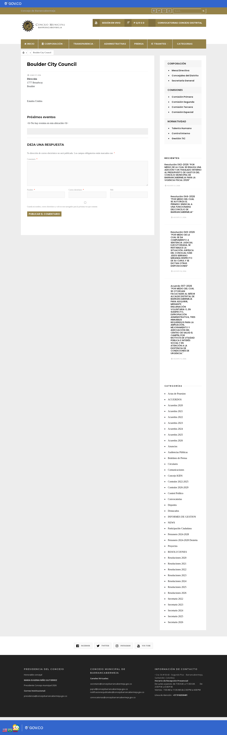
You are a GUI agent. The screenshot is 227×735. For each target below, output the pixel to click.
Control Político (175, 493)
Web (111, 190)
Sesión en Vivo (111, 23)
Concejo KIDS (175, 475)
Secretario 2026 (175, 622)
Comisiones (175, 90)
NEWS (171, 522)
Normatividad (177, 121)
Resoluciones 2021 (177, 563)
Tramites (160, 43)
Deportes (172, 505)
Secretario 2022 (175, 598)
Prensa (139, 43)
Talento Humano (182, 128)
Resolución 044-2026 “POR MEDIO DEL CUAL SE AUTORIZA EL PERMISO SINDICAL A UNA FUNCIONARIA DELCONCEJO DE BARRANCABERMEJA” (183, 204)
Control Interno (181, 133)
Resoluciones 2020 (177, 557)
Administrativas (115, 43)
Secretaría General (183, 80)
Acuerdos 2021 (175, 411)
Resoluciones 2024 (177, 581)
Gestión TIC (178, 138)
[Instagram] (164, 10)
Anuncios (172, 446)
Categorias (185, 43)
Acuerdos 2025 (175, 434)
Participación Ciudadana (180, 528)
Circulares (173, 464)
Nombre (31, 190)
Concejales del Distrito (185, 75)
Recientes (172, 158)
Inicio (30, 43)
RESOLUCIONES (177, 552)
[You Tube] (169, 10)
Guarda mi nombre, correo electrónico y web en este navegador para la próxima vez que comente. (62, 207)
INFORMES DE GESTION (182, 516)
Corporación (53, 43)
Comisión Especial (182, 112)
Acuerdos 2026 (175, 440)
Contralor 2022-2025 (178, 481)
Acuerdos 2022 (175, 417)
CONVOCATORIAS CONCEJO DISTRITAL (180, 23)
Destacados (173, 511)
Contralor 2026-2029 (178, 487)
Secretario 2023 (175, 604)
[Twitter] (159, 10)
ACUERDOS (175, 399)
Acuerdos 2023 (175, 423)
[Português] (10, 730)
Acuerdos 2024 (175, 428)
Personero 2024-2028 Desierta (183, 540)
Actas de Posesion (177, 393)
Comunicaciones (176, 470)
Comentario (32, 159)
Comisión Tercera (182, 107)
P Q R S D (139, 23)
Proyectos (172, 546)
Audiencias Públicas (178, 452)
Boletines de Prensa (177, 458)
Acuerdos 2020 (175, 405)
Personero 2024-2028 (178, 534)
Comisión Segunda (183, 101)
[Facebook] (154, 10)
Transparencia (83, 43)
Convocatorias (175, 499)
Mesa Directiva (180, 70)
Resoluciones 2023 (177, 575)
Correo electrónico (76, 190)
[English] (5, 730)
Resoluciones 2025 (177, 587)
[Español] (15, 730)
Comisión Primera (182, 96)
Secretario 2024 (175, 610)
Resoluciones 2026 (177, 593)
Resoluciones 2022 (177, 569)
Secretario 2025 (175, 616)
